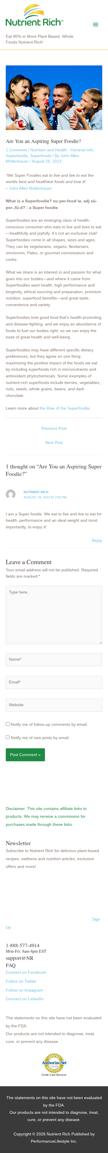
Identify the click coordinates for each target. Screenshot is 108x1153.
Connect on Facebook (26, 972)
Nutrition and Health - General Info (62, 150)
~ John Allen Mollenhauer (29, 188)
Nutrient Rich (36, 492)
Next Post (54, 442)
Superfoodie (17, 156)
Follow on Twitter (21, 981)
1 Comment (16, 150)
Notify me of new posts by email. (40, 738)
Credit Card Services (54, 1074)
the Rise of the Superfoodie (65, 408)
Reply (97, 540)
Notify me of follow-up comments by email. (49, 724)
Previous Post (54, 428)
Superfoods (40, 156)
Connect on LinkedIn (24, 999)
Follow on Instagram (24, 990)
